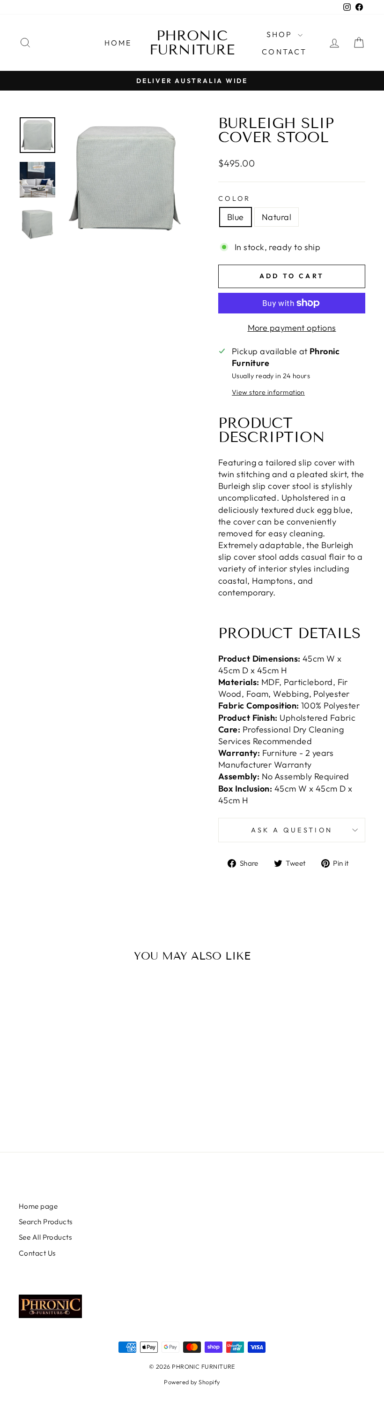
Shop (280, 34)
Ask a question (291, 830)
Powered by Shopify (192, 1382)
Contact (284, 51)
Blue (235, 217)
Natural (276, 217)
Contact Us (37, 1253)
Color (234, 198)
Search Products (46, 1221)
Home (118, 42)
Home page (38, 1206)
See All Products (45, 1237)
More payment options (292, 327)
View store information (268, 392)
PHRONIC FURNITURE (192, 42)
